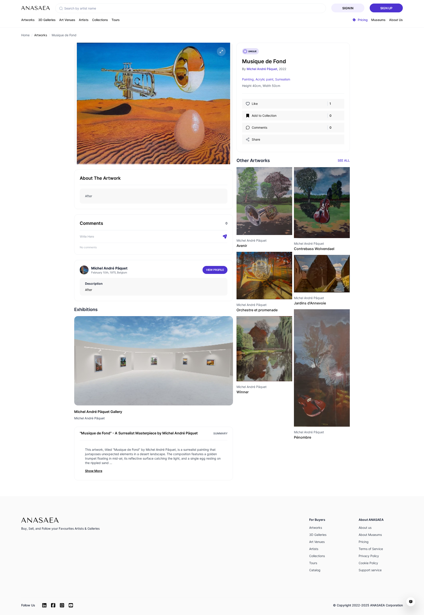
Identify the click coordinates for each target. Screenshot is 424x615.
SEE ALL (344, 160)
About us (365, 527)
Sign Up (386, 8)
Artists (84, 20)
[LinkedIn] (44, 605)
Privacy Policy (369, 556)
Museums (378, 20)
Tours (116, 20)
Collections (100, 20)
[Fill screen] (221, 51)
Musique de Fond (64, 35)
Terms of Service (371, 549)
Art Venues (67, 20)
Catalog (314, 570)
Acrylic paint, (265, 79)
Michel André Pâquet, (262, 69)
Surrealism (282, 79)
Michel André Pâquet (89, 418)
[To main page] (35, 8)
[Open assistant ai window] (410, 601)
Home (25, 35)
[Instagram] (62, 605)
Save (269, 227)
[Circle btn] (256, 227)
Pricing (364, 542)
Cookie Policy (368, 563)
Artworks (28, 20)
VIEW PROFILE (215, 269)
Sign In (347, 8)
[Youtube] (71, 605)
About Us (396, 20)
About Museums (370, 535)
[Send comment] (224, 236)
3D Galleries (47, 20)
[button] (61, 8)
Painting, (248, 79)
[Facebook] (53, 605)
